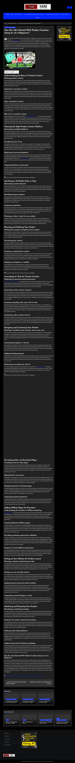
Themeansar (50, 761)
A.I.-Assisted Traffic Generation (52, 14)
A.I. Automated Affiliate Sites (46, 720)
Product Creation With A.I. (16, 14)
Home (58, 718)
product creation (16, 40)
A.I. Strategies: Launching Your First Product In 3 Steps (12, 702)
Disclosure (7, 741)
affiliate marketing (8, 512)
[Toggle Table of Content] (16, 72)
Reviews (37, 17)
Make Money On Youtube (61, 720)
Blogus (45, 761)
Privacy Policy (7, 744)
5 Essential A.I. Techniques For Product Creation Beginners (28, 702)
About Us (6, 733)
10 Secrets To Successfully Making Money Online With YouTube (62, 723)
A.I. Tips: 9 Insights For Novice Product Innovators (44, 702)
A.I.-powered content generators (11, 281)
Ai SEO (7, 720)
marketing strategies (24, 158)
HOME (7, 14)
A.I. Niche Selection (65, 14)
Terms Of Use (7, 739)
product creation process (31, 116)
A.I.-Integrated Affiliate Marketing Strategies (34, 14)
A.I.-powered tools (41, 366)
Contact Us (7, 736)
